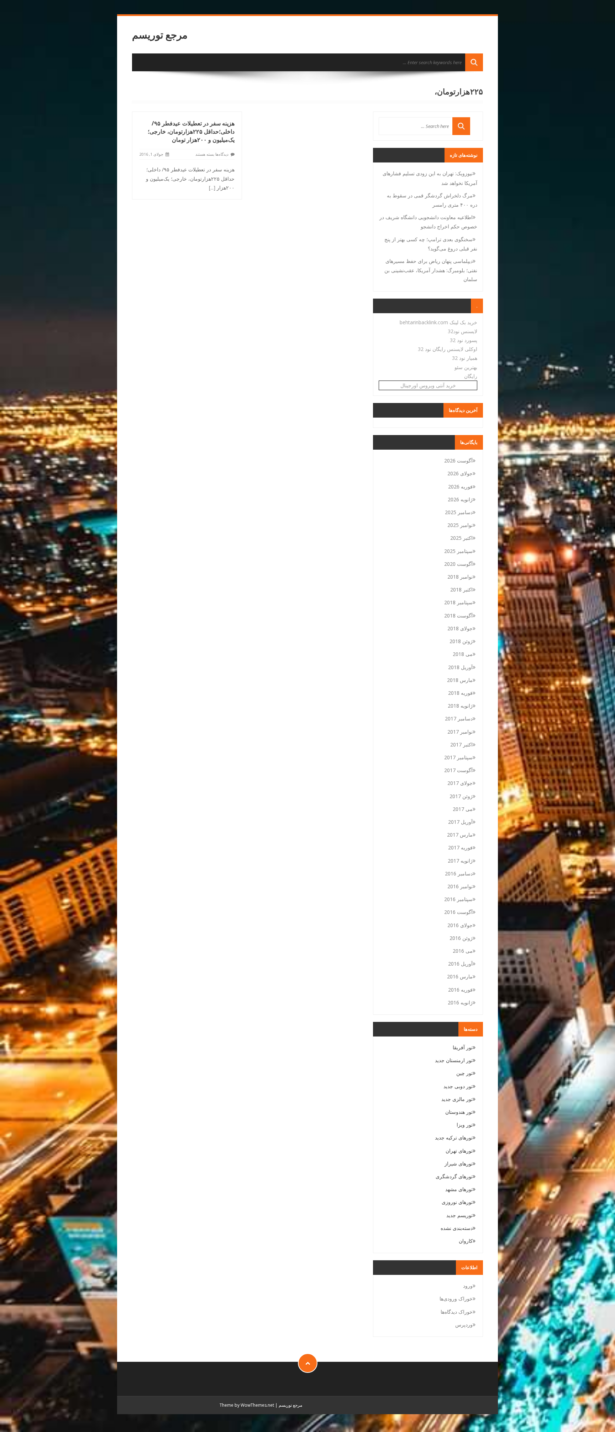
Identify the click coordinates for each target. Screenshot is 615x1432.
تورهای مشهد (459, 1189)
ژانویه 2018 (460, 705)
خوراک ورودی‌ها (456, 1298)
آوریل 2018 (460, 667)
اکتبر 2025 (461, 537)
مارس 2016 (460, 976)
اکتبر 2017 (461, 744)
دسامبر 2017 (459, 718)
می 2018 (463, 654)
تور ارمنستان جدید (454, 1060)
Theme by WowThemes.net (247, 1405)
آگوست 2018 (458, 615)
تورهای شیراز (459, 1163)
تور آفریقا (463, 1047)
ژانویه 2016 (460, 1002)
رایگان (470, 376)
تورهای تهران (459, 1150)
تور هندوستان (459, 1111)
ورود (468, 1285)
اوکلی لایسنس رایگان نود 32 (447, 349)
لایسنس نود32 (462, 331)
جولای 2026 (460, 473)
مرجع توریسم (160, 34)
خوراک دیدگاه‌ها (457, 1311)
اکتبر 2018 (461, 589)
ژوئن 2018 (461, 641)
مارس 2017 (460, 834)
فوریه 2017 (460, 847)
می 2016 (463, 950)
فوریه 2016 (460, 989)
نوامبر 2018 (460, 576)
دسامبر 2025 (459, 512)
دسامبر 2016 (459, 873)
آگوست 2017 (458, 770)
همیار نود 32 (464, 358)
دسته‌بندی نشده (457, 1228)
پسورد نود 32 (463, 340)
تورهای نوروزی (457, 1202)
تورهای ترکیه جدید (454, 1137)
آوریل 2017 (460, 821)
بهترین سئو (465, 367)
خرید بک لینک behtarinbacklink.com (438, 322)
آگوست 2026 (458, 460)
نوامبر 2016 (460, 886)
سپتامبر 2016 (458, 899)
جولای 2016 (460, 925)
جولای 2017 (460, 783)
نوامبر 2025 (460, 525)
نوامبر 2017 (460, 731)
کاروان (466, 1240)
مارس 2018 (460, 680)
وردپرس (464, 1324)
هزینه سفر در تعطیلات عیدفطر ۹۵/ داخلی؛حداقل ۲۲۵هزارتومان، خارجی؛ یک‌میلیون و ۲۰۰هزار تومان (191, 131)
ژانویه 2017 (460, 860)
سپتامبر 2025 (458, 551)
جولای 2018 (460, 628)
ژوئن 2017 (461, 796)
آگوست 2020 (458, 563)
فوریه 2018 (460, 692)
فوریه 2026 (460, 486)
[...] (212, 187)
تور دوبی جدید (458, 1086)
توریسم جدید (459, 1215)
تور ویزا (465, 1124)
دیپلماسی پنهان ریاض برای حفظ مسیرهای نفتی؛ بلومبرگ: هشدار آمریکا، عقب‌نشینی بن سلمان (430, 270)
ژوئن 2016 (461, 938)
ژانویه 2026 (460, 499)
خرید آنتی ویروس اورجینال (428, 385)
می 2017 (463, 809)
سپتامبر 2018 (458, 602)
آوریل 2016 (460, 963)
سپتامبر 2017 (458, 757)
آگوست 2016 (458, 912)
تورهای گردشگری (454, 1176)
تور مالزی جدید (457, 1099)
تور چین (464, 1073)
